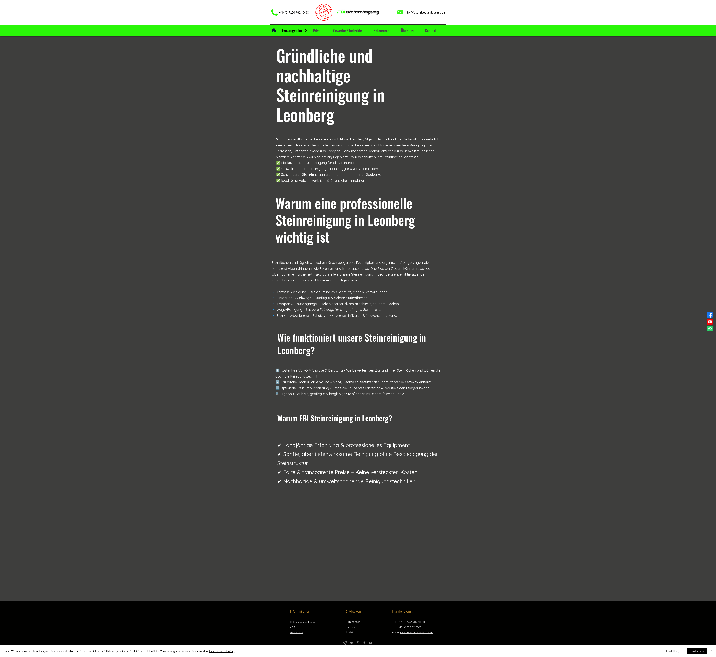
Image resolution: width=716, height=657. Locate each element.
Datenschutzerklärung (222, 651)
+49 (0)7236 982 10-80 (411, 622)
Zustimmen (697, 651)
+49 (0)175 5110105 (409, 627)
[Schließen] (711, 651)
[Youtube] (710, 322)
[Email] (351, 643)
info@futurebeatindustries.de (425, 12)
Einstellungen (674, 651)
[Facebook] (710, 315)
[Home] (273, 30)
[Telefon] (345, 643)
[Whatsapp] (710, 328)
